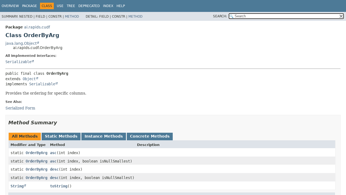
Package (29, 6)
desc (54, 169)
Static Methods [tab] (61, 136)
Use (60, 6)
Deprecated (89, 6)
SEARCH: (220, 16)
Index (108, 6)
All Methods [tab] (25, 136)
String (17, 186)
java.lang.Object (20, 43)
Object (29, 79)
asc (53, 153)
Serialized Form (20, 108)
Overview (10, 6)
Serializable (18, 62)
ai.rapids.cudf (37, 27)
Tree (71, 6)
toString (58, 186)
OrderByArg (36, 153)
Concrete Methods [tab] (149, 136)
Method (72, 16)
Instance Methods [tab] (104, 136)
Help (121, 6)
